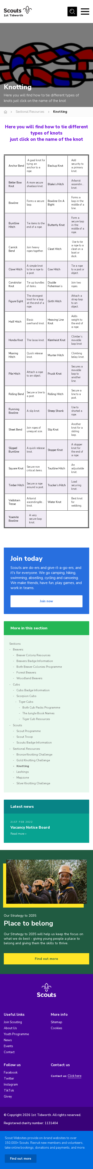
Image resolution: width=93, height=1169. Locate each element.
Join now (46, 601)
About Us (10, 1028)
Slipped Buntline (14, 450)
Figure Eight (16, 301)
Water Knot (54, 502)
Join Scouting (13, 1022)
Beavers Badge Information (34, 661)
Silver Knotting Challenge (33, 783)
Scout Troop (24, 737)
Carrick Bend (13, 249)
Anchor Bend (16, 166)
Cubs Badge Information (33, 690)
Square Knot (16, 468)
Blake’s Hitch (56, 184)
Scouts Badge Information (34, 742)
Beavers (18, 649)
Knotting (22, 766)
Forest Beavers (26, 672)
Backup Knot (55, 166)
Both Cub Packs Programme (41, 707)
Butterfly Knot (56, 225)
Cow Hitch (54, 269)
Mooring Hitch (13, 355)
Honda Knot (16, 340)
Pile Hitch (14, 374)
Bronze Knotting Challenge (34, 754)
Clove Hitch (15, 269)
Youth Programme (16, 1034)
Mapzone (22, 777)
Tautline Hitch (56, 468)
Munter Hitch (56, 355)
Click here (74, 1076)
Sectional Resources (30, 112)
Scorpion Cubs (26, 696)
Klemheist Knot (56, 340)
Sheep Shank (56, 411)
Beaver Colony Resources (33, 655)
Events (8, 1046)
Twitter (9, 1078)
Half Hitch (15, 322)
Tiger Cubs (26, 702)
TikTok (9, 1090)
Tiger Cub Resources (36, 719)
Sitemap (56, 1022)
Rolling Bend (16, 394)
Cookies (56, 1028)
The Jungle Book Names (38, 713)
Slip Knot (53, 429)
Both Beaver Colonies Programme (39, 667)
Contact (9, 1052)
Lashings (22, 772)
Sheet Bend (15, 429)
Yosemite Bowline (14, 519)
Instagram (11, 1084)
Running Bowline (14, 411)
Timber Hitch (16, 485)
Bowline (13, 203)
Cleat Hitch (55, 249)
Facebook (10, 1072)
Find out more (46, 958)
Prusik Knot (55, 374)
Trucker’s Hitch (57, 485)
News (8, 1040)
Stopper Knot (55, 450)
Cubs (16, 684)
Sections (15, 644)
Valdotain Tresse (14, 502)
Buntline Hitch (14, 225)
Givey (8, 1096)
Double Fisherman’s (55, 284)
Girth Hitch (55, 301)
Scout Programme (28, 731)
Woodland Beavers (29, 678)
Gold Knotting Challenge (33, 760)
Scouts (17, 725)
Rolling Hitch (55, 394)
